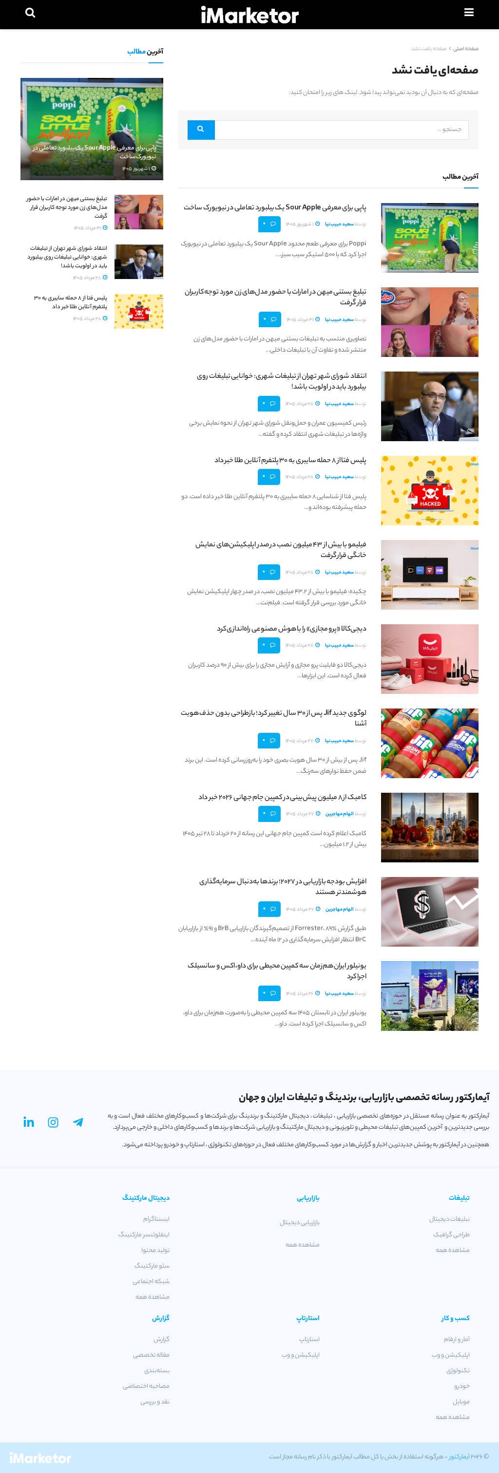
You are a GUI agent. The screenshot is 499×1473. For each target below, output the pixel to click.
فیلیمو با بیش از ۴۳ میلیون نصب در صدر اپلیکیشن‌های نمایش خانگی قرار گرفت (280, 551)
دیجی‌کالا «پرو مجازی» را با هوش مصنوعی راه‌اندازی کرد (291, 629)
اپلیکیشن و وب (451, 1355)
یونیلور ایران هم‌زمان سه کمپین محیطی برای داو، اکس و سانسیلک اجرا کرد (277, 972)
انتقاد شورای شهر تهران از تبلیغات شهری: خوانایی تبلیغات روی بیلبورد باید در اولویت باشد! (281, 382)
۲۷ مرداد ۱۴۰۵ (300, 741)
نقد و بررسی (155, 1402)
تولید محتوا (155, 1251)
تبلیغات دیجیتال (449, 1219)
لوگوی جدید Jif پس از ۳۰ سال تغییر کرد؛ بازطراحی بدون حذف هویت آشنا (273, 719)
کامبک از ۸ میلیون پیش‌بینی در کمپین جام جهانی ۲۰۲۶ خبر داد (282, 798)
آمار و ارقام (457, 1340)
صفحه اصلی (466, 49)
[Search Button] (201, 130)
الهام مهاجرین (340, 814)
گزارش (162, 1340)
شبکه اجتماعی (151, 1282)
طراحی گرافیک (451, 1235)
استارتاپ (309, 1340)
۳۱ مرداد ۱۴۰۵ (300, 320)
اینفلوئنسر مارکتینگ (144, 1235)
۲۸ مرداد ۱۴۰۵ (300, 404)
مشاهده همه (453, 1251)
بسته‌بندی (157, 1371)
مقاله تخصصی (151, 1355)
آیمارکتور (459, 1457)
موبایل (461, 1402)
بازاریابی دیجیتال (300, 1223)
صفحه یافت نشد (428, 49)
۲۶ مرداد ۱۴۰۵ (300, 994)
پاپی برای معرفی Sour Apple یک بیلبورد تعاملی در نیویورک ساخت (275, 208)
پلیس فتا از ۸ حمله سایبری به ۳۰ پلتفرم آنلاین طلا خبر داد (290, 461)
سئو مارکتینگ (152, 1266)
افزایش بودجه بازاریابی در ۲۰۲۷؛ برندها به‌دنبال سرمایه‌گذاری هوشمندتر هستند (282, 887)
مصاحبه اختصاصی (146, 1386)
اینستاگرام (156, 1219)
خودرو (462, 1386)
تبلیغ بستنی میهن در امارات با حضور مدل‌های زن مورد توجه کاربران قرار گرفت (275, 298)
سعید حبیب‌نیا (339, 225)
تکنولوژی (458, 1371)
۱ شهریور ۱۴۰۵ (300, 225)
